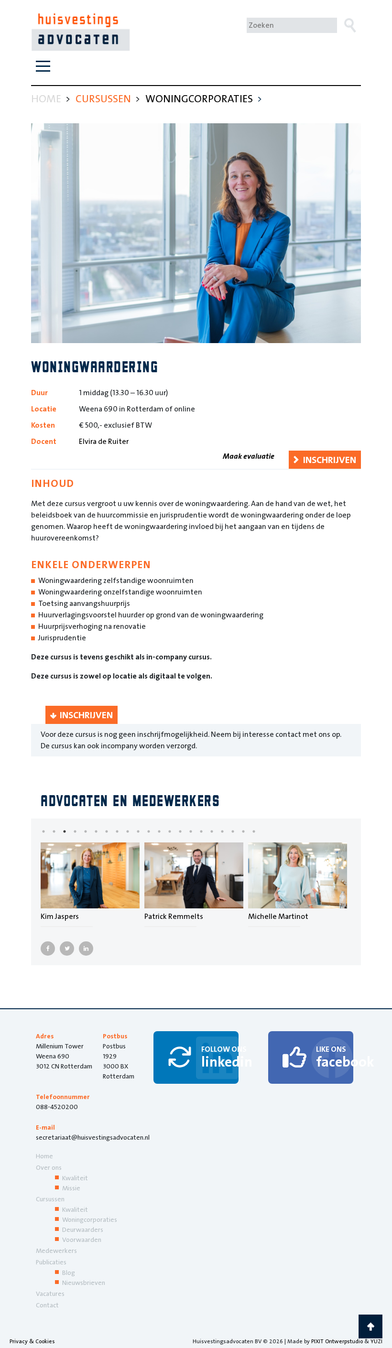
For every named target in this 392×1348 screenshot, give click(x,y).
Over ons (49, 1167)
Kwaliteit (75, 1178)
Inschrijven (329, 459)
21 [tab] (261, 831)
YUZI (376, 1341)
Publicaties (51, 1262)
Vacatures (50, 1293)
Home (44, 1156)
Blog (68, 1272)
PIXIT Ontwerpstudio (337, 1341)
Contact (47, 1305)
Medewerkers (56, 1250)
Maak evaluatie (248, 456)
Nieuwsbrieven (83, 1282)
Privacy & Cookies (32, 1341)
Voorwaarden (81, 1239)
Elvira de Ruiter (104, 441)
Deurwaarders (82, 1229)
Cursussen (50, 1199)
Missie (71, 1188)
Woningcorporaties (89, 1219)
